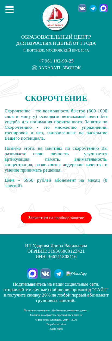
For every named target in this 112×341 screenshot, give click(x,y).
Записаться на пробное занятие (56, 218)
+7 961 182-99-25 (56, 61)
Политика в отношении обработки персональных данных (56, 310)
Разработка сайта (56, 324)
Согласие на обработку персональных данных (56, 314)
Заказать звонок (59, 67)
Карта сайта (56, 328)
